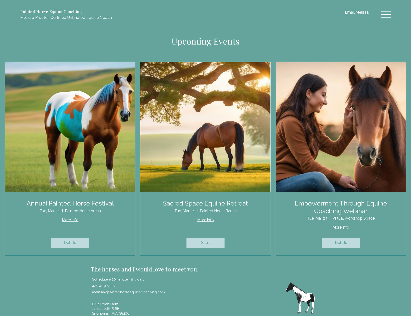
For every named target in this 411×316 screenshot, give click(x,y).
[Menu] (386, 14)
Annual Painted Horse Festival (70, 203)
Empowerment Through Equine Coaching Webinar (341, 207)
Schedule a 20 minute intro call (117, 279)
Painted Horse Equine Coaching (51, 11)
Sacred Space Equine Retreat (205, 203)
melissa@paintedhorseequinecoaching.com (128, 292)
